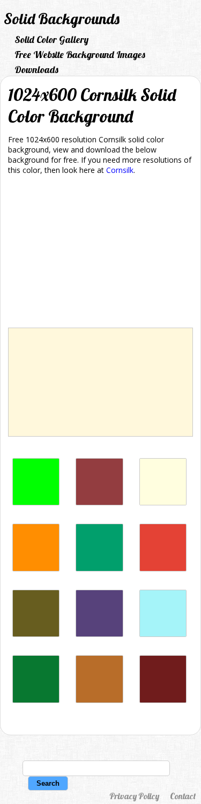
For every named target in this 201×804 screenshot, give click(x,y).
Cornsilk (119, 170)
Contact (183, 796)
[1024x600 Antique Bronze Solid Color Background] (35, 634)
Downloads (36, 69)
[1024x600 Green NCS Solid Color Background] (99, 568)
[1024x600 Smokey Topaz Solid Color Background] (99, 502)
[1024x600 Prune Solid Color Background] (163, 700)
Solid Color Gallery (51, 39)
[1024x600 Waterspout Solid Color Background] (163, 634)
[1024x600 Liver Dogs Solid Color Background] (99, 700)
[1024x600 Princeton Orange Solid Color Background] (35, 568)
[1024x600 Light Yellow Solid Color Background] (163, 502)
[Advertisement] (100, 253)
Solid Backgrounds (62, 18)
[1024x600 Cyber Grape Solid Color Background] (99, 634)
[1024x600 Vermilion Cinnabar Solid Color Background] (163, 568)
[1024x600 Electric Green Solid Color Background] (35, 502)
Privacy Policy (134, 796)
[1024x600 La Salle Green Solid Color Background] (35, 700)
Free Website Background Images (79, 54)
